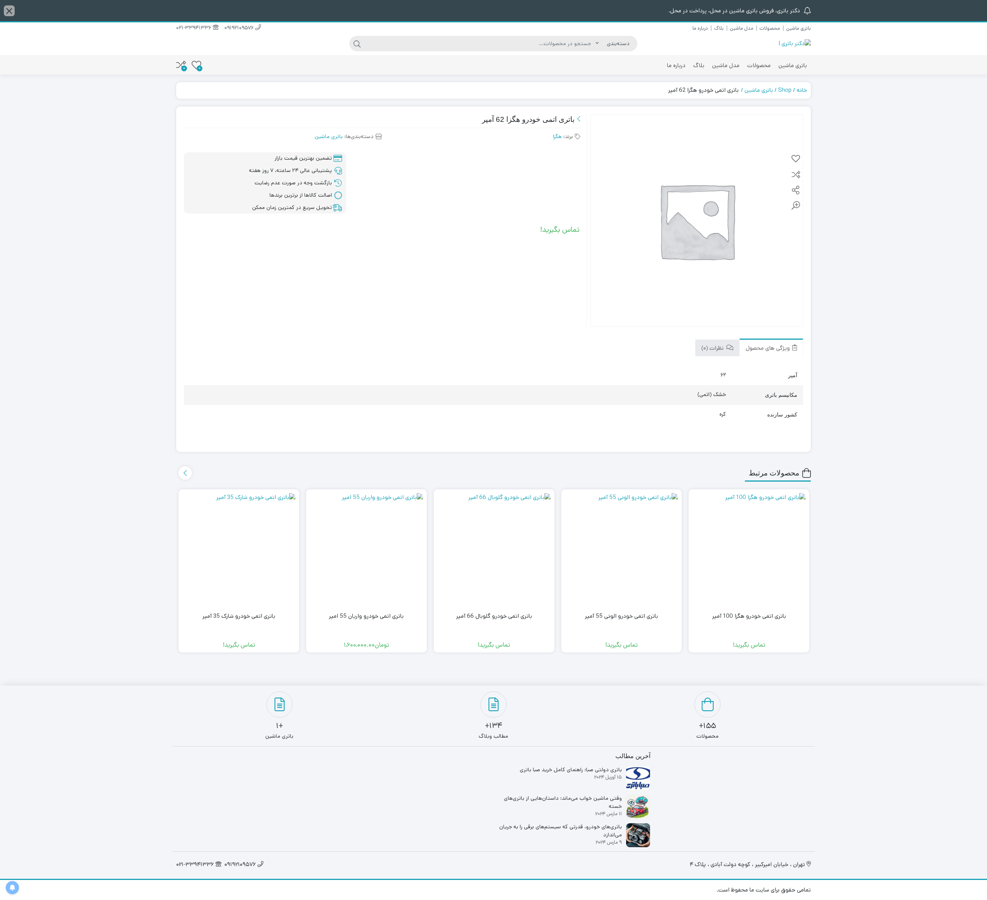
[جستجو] (357, 43)
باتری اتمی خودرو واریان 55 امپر (366, 616)
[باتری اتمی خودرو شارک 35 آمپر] (238, 549)
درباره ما (700, 28)
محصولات (770, 28)
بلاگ (719, 28)
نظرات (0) (713, 348)
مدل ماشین (741, 28)
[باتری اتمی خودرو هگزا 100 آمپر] (748, 549)
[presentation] (185, 473)
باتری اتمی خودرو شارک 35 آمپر (238, 616)
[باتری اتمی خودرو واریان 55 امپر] (366, 549)
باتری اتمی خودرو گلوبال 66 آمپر (494, 616)
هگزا (557, 136)
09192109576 (239, 28)
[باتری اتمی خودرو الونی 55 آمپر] (621, 549)
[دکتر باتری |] (794, 43)
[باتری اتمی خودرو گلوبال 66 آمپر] (494, 549)
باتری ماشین (798, 28)
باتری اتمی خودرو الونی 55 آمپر (621, 616)
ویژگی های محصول (768, 348)
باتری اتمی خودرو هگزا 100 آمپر (749, 616)
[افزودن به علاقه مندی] (796, 159)
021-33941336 (194, 28)
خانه (802, 90)
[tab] (771, 348)
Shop (785, 90)
